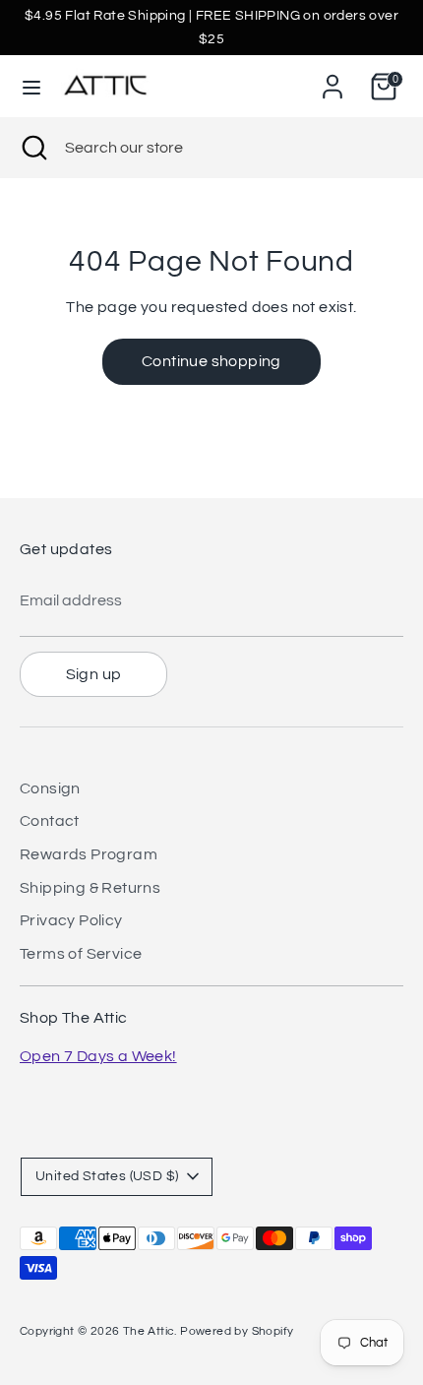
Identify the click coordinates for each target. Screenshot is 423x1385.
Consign (50, 788)
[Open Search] (32, 147)
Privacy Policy (71, 920)
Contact (50, 821)
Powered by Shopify (236, 1331)
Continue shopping (211, 361)
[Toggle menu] (31, 86)
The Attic (149, 1331)
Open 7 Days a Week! (98, 1056)
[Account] (332, 79)
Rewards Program (88, 854)
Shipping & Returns (90, 888)
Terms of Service (81, 954)
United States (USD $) (106, 1176)
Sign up (94, 674)
